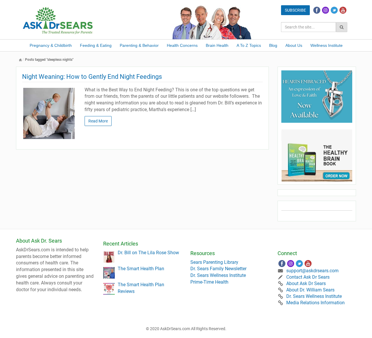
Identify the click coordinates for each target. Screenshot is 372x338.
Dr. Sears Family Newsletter (218, 268)
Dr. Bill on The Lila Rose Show (148, 252)
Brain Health (217, 45)
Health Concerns (182, 45)
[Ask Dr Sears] (58, 20)
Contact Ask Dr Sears (308, 277)
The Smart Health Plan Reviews (141, 288)
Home (20, 60)
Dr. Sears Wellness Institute (218, 275)
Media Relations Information (315, 302)
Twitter (334, 10)
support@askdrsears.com (312, 270)
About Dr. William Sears (310, 290)
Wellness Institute (326, 45)
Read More (98, 121)
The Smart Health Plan (141, 268)
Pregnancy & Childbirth (51, 45)
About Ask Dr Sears (306, 283)
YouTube (342, 10)
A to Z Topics (249, 45)
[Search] (341, 27)
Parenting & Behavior (139, 45)
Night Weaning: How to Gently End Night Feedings (92, 76)
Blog (273, 45)
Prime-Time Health (209, 282)
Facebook (316, 10)
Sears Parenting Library (214, 262)
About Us (293, 45)
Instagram (325, 10)
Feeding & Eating (96, 45)
